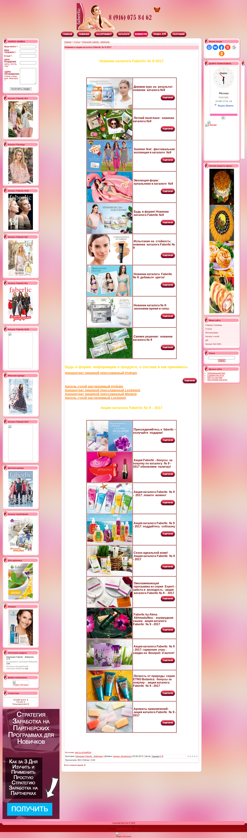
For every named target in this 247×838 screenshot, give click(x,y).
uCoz (136, 828)
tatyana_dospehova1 (122, 756)
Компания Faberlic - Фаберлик (20, 657)
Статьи (77, 42)
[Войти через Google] (234, 47)
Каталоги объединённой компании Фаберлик (17, 667)
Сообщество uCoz (215, 375)
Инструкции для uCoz (217, 379)
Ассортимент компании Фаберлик (21, 662)
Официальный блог (216, 373)
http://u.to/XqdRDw (83, 752)
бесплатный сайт (124, 828)
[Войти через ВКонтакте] (215, 47)
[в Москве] (224, 119)
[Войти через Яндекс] (227, 47)
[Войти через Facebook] (221, 47)
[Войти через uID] (209, 47)
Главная (67, 42)
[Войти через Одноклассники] (221, 53)
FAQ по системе (214, 377)
